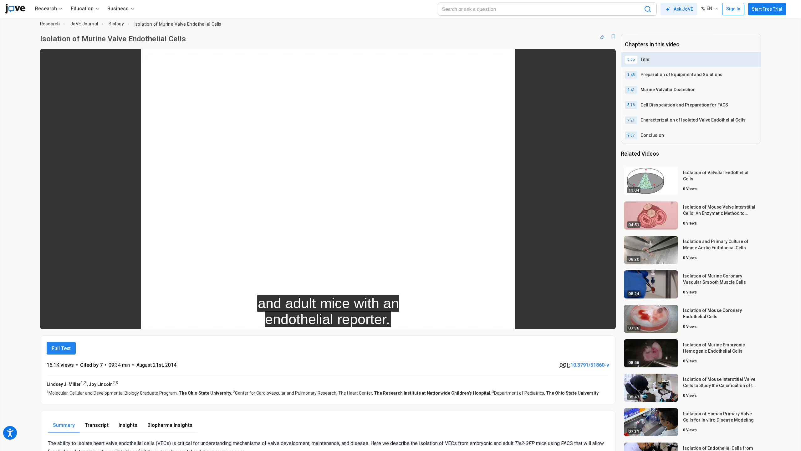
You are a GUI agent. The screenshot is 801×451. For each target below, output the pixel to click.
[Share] (602, 36)
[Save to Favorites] (613, 36)
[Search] (647, 9)
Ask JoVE (683, 9)
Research (50, 23)
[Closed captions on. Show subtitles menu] (591, 320)
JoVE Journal (84, 23)
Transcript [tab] (97, 425)
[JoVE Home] (15, 9)
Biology (116, 23)
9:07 (631, 135)
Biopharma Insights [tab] (169, 425)
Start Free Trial (767, 9)
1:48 (631, 75)
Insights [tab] (128, 425)
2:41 (631, 90)
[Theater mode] (605, 320)
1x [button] (578, 320)
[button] (606, 57)
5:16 (631, 105)
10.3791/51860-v (589, 365)
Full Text (61, 348)
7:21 (631, 120)
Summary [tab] (64, 425)
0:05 (631, 59)
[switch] (542, 320)
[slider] (293, 320)
